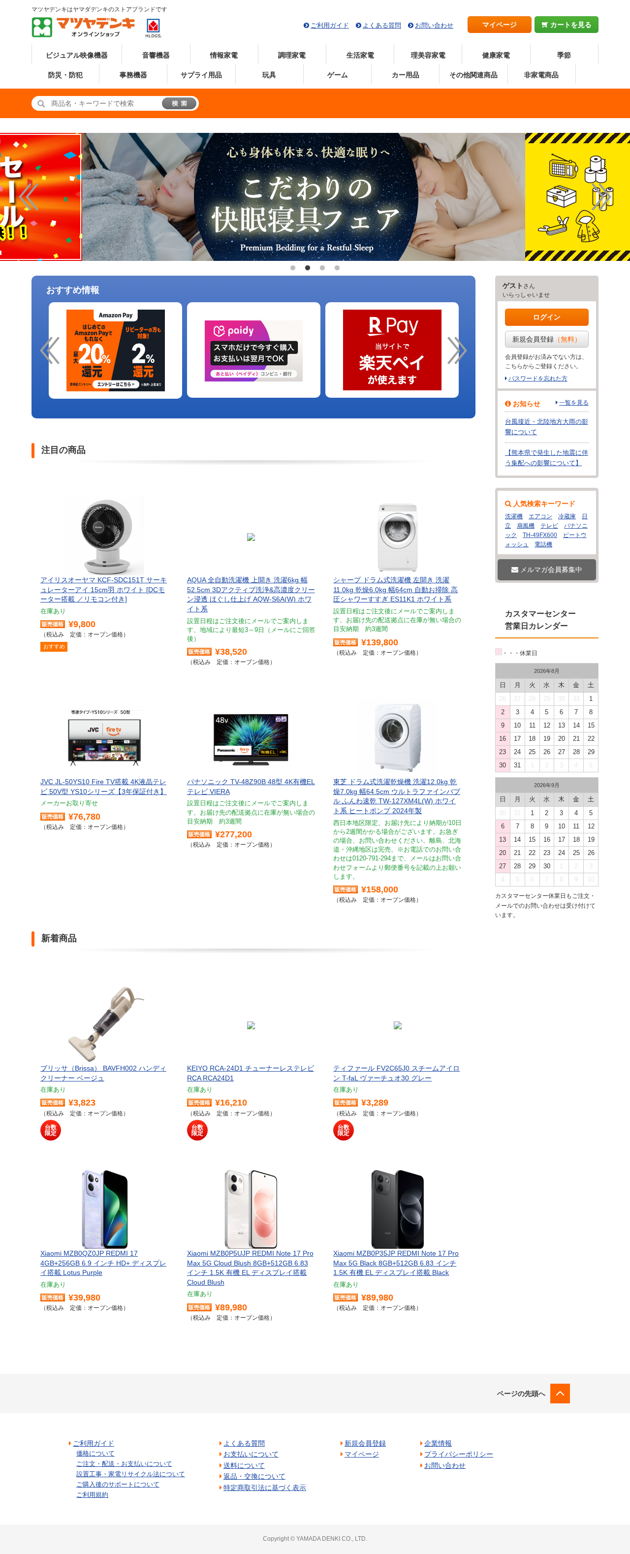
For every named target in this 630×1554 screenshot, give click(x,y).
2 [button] (308, 268)
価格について (95, 1453)
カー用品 (405, 75)
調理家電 (292, 55)
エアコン (540, 516)
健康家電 (496, 55)
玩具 (269, 75)
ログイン (547, 317)
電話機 (543, 544)
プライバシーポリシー (458, 1454)
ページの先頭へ (521, 1393)
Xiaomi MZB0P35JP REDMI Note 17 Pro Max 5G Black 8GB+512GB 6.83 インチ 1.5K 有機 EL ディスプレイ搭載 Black (396, 1262)
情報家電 (224, 55)
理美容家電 (428, 55)
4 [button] (337, 268)
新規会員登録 (546, 339)
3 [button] (322, 268)
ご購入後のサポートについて (117, 1484)
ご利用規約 (92, 1494)
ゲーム (337, 75)
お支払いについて (251, 1454)
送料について (244, 1465)
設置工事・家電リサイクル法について (130, 1474)
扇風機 (526, 525)
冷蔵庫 (567, 516)
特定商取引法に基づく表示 (264, 1487)
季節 (564, 55)
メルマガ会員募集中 (550, 569)
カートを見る (570, 25)
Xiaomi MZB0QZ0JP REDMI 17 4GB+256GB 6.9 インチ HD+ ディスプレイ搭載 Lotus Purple (103, 1262)
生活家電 (360, 55)
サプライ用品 (201, 75)
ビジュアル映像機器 (77, 55)
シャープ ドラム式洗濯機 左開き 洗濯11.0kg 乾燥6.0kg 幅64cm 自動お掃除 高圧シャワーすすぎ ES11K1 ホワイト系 (395, 589)
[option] (315, 197)
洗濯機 (514, 516)
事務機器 (133, 75)
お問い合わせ (434, 25)
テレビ (549, 525)
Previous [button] (28, 197)
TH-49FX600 (540, 535)
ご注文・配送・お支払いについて (124, 1463)
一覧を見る (574, 402)
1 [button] (293, 268)
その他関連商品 (473, 75)
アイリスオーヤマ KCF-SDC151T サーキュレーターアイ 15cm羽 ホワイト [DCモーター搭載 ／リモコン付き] (103, 589)
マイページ (499, 25)
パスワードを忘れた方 (537, 378)
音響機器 (156, 55)
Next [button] (601, 197)
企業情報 (438, 1443)
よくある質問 (382, 25)
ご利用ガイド (330, 25)
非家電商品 (541, 75)
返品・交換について (254, 1476)
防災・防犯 (65, 75)
